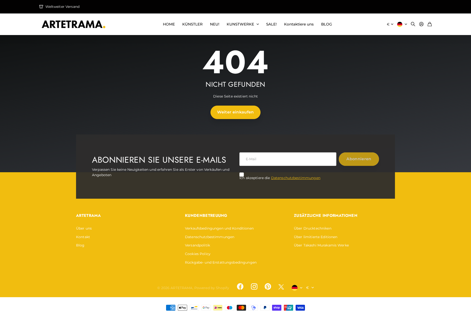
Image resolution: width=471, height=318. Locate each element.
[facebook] (240, 286)
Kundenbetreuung (206, 215)
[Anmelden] (421, 24)
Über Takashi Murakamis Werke (321, 245)
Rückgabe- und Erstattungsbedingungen (221, 262)
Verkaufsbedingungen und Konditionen (219, 228)
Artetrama (88, 215)
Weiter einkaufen (235, 112)
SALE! (271, 24)
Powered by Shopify (211, 288)
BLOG (326, 24)
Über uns (84, 228)
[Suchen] (413, 24)
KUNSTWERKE (240, 24)
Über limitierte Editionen (316, 237)
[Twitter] (281, 286)
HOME (169, 24)
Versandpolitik (197, 245)
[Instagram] (254, 286)
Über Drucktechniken (312, 228)
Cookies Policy (197, 254)
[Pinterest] (268, 286)
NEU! (214, 24)
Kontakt (83, 237)
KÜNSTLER (192, 24)
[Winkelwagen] (430, 24)
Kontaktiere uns (299, 24)
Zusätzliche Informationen (325, 215)
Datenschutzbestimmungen (295, 178)
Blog (80, 245)
